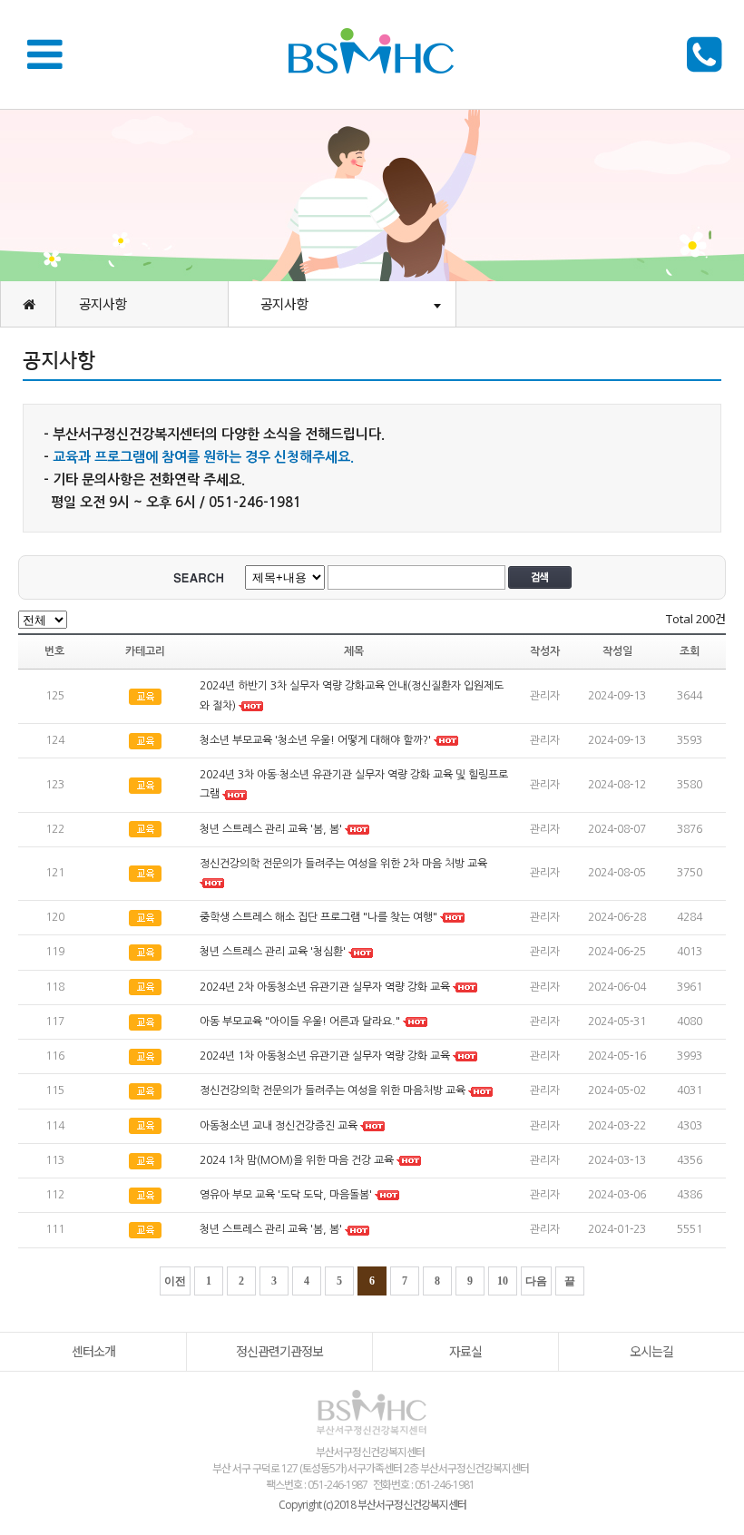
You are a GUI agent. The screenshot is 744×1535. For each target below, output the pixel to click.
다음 (536, 1281)
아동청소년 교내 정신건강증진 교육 (278, 1125)
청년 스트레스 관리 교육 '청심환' (273, 952)
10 (502, 1281)
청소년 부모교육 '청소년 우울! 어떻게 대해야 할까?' (315, 740)
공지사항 (102, 304)
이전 (175, 1281)
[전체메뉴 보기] (50, 53)
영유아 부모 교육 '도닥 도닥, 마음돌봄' (286, 1194)
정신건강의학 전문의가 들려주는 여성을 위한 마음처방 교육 (332, 1091)
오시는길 (651, 1351)
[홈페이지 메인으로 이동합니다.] (28, 304)
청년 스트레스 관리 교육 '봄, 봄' (271, 829)
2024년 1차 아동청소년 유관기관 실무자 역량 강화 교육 (326, 1056)
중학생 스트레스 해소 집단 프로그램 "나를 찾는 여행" (318, 917)
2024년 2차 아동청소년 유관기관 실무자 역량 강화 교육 (325, 987)
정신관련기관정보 (279, 1351)
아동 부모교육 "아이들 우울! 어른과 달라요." (300, 1021)
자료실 (465, 1351)
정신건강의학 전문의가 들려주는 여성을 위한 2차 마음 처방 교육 (343, 863)
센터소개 (93, 1351)
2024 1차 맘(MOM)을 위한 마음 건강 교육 (298, 1160)
